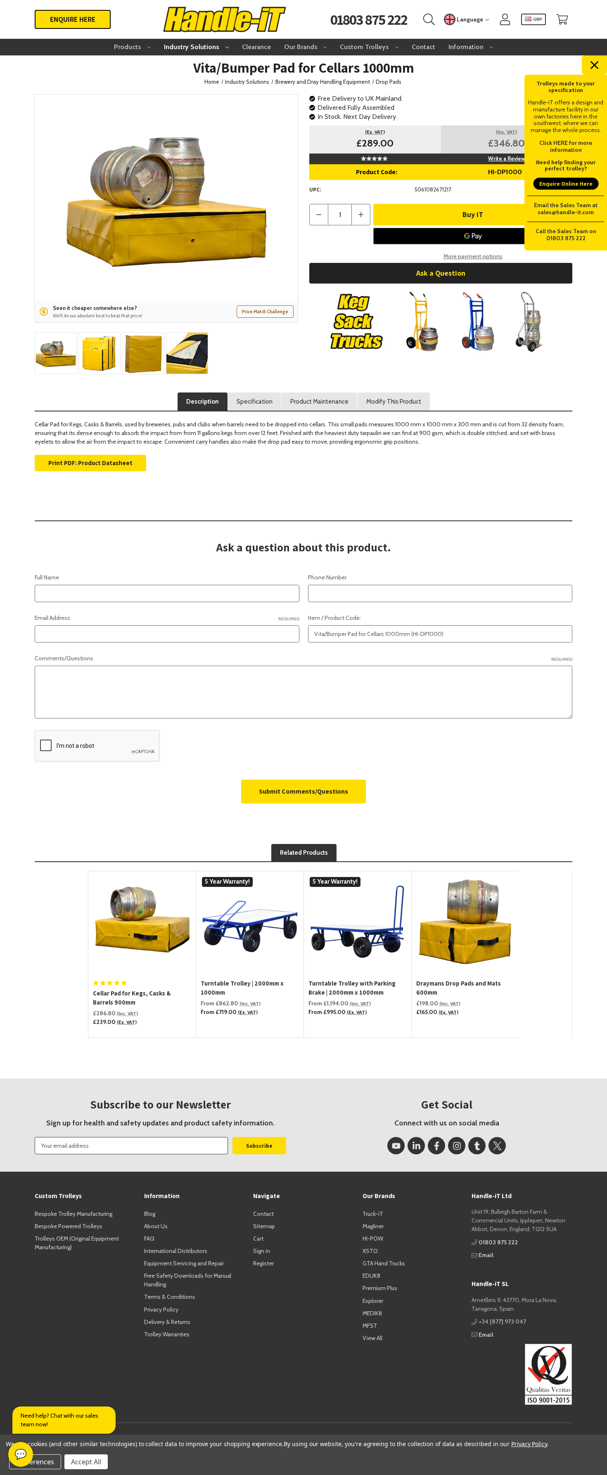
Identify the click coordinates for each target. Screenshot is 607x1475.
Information (466, 47)
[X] (497, 1145)
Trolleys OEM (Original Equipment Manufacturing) (77, 1243)
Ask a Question (440, 273)
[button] (441, 321)
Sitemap (264, 1226)
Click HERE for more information (565, 146)
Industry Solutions (192, 47)
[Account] (505, 19)
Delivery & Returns (167, 1322)
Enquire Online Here (566, 183)
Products (128, 47)
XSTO (370, 1251)
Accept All (86, 1461)
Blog (149, 1213)
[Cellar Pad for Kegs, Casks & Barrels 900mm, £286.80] (142, 925)
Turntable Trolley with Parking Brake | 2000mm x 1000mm (352, 988)
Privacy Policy (161, 1309)
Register (263, 1263)
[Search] (429, 19)
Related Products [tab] (304, 852)
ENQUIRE (72, 19)
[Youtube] (396, 1145)
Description (202, 401)
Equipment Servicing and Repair (184, 1263)
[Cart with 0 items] (562, 19)
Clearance (256, 47)
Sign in (261, 1251)
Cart (258, 1238)
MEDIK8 (372, 1313)
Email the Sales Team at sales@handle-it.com (566, 208)
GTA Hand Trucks (384, 1263)
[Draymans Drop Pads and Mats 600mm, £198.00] (465, 925)
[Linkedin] (416, 1145)
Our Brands (301, 47)
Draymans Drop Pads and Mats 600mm (458, 988)
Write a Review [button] (506, 158)
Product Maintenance (319, 401)
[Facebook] (436, 1145)
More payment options (473, 256)
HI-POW (373, 1238)
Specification (255, 401)
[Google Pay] (472, 236)
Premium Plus (380, 1288)
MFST (370, 1325)
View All (372, 1338)
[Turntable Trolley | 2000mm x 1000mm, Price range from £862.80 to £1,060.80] (250, 925)
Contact (423, 47)
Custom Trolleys (365, 47)
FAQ (149, 1238)
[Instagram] (456, 1145)
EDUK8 (371, 1275)
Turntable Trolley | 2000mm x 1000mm (242, 988)
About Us (156, 1226)
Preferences (35, 1461)
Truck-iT (373, 1213)
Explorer (373, 1301)
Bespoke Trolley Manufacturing (73, 1213)
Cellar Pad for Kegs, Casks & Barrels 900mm (132, 998)
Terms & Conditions (169, 1296)
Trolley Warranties (167, 1334)
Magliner (373, 1226)
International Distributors (175, 1251)
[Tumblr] (477, 1145)
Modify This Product (393, 401)
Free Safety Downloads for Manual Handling (187, 1280)
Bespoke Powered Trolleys (68, 1226)
